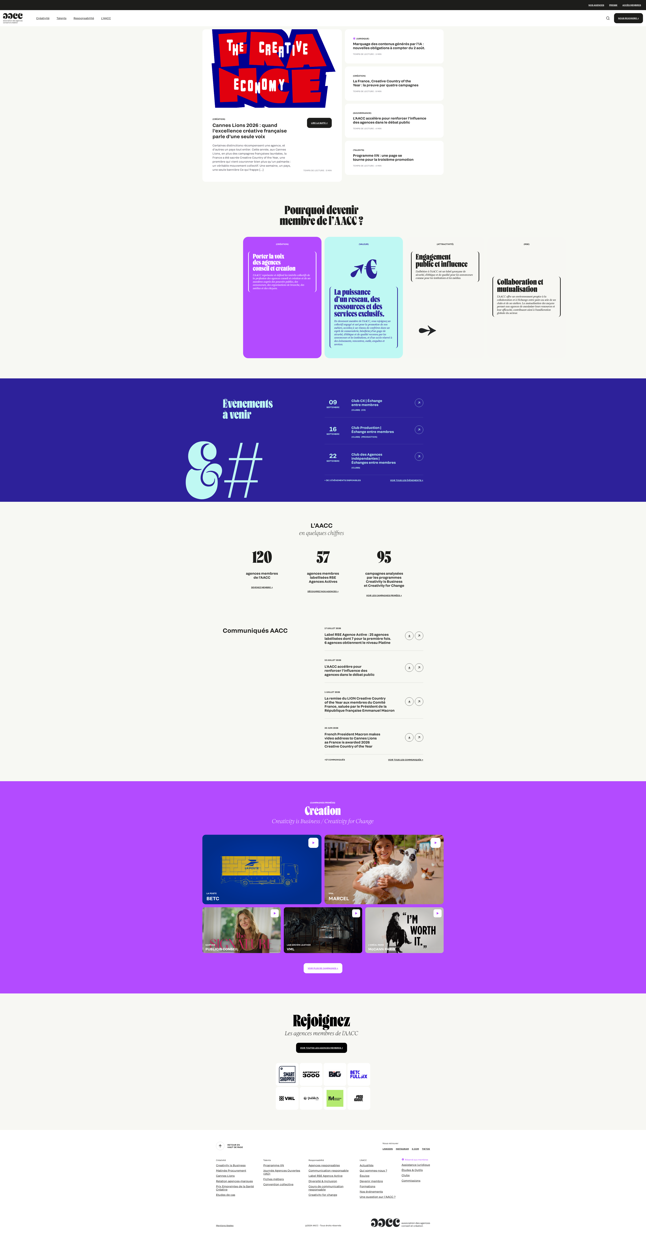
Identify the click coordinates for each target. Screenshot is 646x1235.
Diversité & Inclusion (323, 1181)
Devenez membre (261, 587)
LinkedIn (388, 1149)
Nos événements (371, 1191)
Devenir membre (371, 1181)
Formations (367, 1186)
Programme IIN (273, 1165)
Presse (613, 5)
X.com (415, 1149)
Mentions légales (225, 1225)
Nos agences (596, 5)
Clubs (406, 1175)
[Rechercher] (608, 18)
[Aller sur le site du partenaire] (287, 1074)
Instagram (402, 1149)
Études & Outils (412, 1170)
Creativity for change (323, 1194)
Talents (61, 18)
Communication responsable (329, 1170)
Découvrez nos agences (322, 591)
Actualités (366, 1165)
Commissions (411, 1180)
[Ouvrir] (419, 636)
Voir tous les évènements (405, 480)
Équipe (364, 1175)
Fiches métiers (273, 1179)
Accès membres (631, 5)
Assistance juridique (416, 1164)
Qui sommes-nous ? (373, 1170)
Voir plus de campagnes (322, 968)
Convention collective (278, 1184)
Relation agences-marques (234, 1181)
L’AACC (106, 18)
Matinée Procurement (231, 1170)
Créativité (42, 18)
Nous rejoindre (627, 18)
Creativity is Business (231, 1165)
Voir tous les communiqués (404, 759)
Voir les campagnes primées (383, 595)
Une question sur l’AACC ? (378, 1196)
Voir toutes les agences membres (320, 1048)
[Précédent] (201, 297)
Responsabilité (84, 18)
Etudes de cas (225, 1194)
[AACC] (13, 17)
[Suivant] (445, 297)
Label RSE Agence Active (326, 1175)
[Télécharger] (409, 636)
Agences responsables (324, 1165)
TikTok (426, 1149)
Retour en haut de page (235, 1146)
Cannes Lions (225, 1175)
